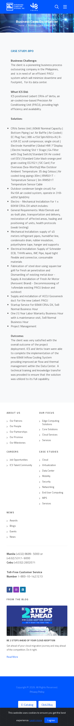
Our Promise (16, 437)
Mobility (46, 476)
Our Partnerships (18, 432)
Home (21, 25)
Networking (48, 487)
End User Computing (52, 492)
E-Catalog (27, 705)
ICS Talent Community (21, 465)
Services (46, 440)
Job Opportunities (19, 459)
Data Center (48, 470)
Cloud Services (49, 434)
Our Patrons (16, 421)
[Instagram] (16, 589)
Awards (14, 520)
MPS (44, 498)
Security (46, 481)
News (13, 537)
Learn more (36, 720)
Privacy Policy (37, 692)
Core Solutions (50, 429)
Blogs (13, 526)
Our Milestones (18, 442)
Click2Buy (47, 705)
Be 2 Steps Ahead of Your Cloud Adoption (31, 640)
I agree (51, 720)
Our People (15, 426)
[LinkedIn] (23, 589)
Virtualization (49, 465)
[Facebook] (9, 589)
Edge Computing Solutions (50, 422)
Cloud (45, 459)
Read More (12, 657)
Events (13, 531)
